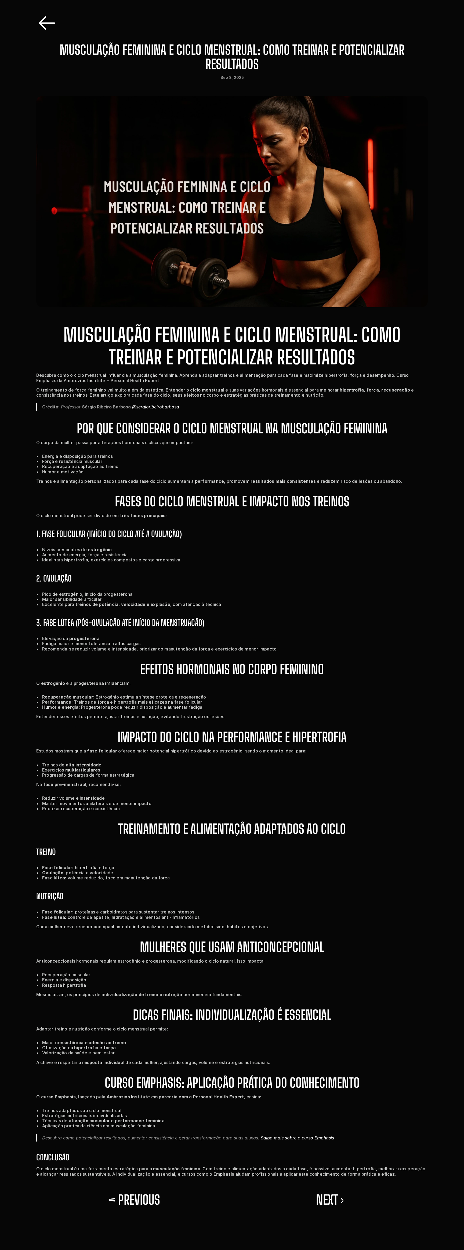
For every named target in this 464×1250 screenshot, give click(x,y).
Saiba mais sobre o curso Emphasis (297, 1138)
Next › (330, 1199)
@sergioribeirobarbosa (155, 407)
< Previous (134, 1199)
